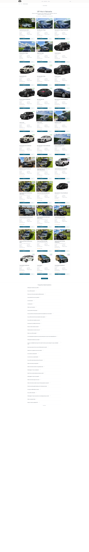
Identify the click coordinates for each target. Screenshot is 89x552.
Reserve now (24, 38)
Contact (49, 1)
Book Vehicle (45, 1)
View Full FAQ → (44, 405)
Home (42, 1)
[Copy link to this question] (40, 287)
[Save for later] (19, 19)
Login (70, 1)
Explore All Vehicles (44, 278)
